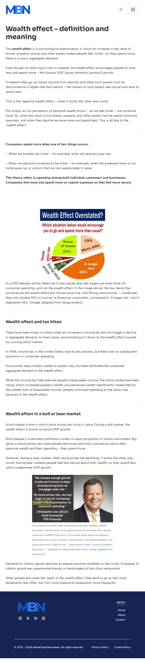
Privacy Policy (100, 647)
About (121, 615)
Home (121, 610)
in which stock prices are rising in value (64, 425)
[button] (121, 9)
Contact (120, 619)
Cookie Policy (122, 647)
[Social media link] (20, 618)
